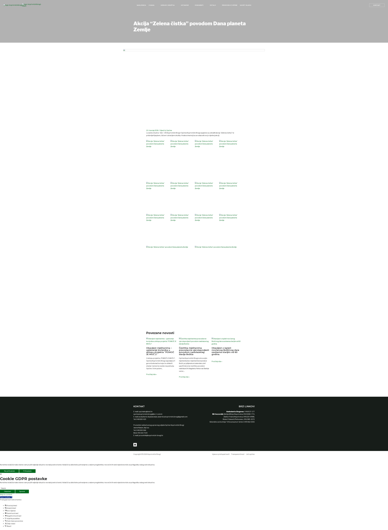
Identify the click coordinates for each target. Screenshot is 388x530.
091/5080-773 (248, 414)
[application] (155, 5)
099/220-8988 (248, 417)
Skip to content (6, 495)
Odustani (7, 491)
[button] (376, 5)
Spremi (22, 491)
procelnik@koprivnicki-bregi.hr (151, 435)
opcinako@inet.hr (146, 412)
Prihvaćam (27, 471)
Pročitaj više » (151, 374)
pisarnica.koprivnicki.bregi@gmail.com (172, 417)
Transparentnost (237, 454)
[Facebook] (135, 444)
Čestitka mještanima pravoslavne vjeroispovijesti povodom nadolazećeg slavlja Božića (194, 351)
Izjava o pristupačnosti (220, 454)
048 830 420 (141, 419)
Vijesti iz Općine (166, 130)
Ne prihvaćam (9, 471)
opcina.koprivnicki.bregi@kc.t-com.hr (147, 414)
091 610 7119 (142, 433)
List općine (250, 454)
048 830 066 (141, 430)
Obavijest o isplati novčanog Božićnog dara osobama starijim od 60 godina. (225, 351)
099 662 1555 (249, 422)
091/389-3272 (249, 419)
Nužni (3, 488)
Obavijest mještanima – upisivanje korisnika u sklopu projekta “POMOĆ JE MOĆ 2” (160, 351)
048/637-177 (249, 412)
